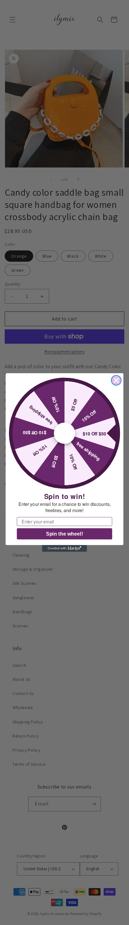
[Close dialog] (116, 380)
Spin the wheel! (64, 534)
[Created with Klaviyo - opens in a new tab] (64, 548)
